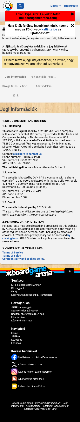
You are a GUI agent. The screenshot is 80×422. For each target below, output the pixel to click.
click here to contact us (27, 153)
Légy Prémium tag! (21, 320)
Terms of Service (12, 252)
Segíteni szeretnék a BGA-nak (27, 313)
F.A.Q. (14, 291)
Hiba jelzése (18, 317)
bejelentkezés (71, 5)
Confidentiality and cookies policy (23, 258)
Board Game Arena (22, 402)
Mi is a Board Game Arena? (26, 284)
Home (14, 333)
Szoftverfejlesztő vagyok (24, 310)
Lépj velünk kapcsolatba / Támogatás (31, 294)
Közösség (16, 339)
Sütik (54, 408)
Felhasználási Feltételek (39, 405)
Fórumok (16, 343)
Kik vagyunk (17, 288)
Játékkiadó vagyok (21, 307)
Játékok (15, 336)
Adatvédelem (42, 408)
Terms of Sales (11, 255)
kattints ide (49, 29)
